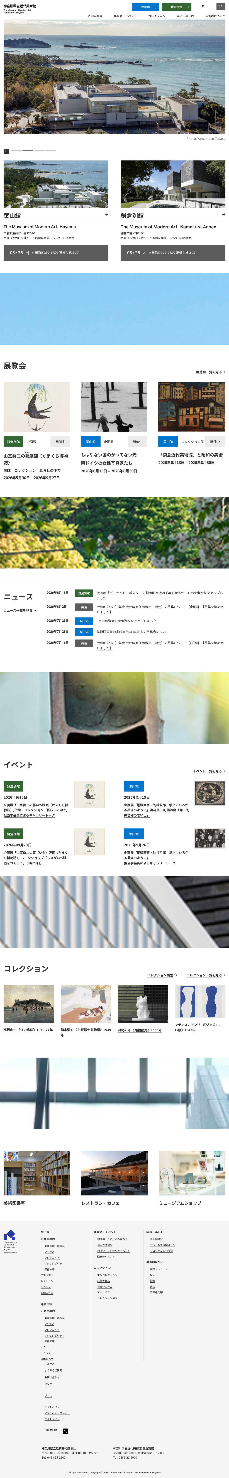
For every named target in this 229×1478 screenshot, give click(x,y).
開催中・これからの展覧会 (112, 1239)
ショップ (46, 1286)
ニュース (49, 1363)
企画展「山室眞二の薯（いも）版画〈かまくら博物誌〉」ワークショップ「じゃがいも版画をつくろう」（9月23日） (36, 857)
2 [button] (28, 150)
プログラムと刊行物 (161, 1250)
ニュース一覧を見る (18, 610)
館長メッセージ (159, 1269)
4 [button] (51, 150)
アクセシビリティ (54, 1263)
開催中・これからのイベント (113, 1250)
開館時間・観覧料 (55, 1246)
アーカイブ (103, 1292)
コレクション (102, 1268)
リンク (48, 1384)
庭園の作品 (47, 1292)
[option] (114, 83)
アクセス (49, 1252)
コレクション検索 (160, 975)
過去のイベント (106, 1256)
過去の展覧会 (104, 1245)
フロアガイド (52, 1257)
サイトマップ (52, 1418)
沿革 (152, 1280)
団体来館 (50, 1269)
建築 (152, 1286)
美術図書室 (47, 1275)
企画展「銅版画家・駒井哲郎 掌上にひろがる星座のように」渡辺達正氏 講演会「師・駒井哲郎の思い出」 (156, 810)
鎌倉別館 (176, 7)
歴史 (152, 1275)
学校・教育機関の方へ (162, 1245)
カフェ (44, 1347)
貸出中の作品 (104, 1286)
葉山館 (145, 7)
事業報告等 (156, 1292)
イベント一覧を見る (207, 771)
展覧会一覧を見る (209, 372)
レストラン (47, 1281)
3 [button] (39, 150)
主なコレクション (107, 1275)
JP (202, 6)
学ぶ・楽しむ (155, 1232)
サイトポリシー (53, 1407)
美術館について (156, 1262)
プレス (48, 1395)
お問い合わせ (52, 1377)
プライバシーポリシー (57, 1413)
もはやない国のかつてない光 (109, 454)
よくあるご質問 (53, 1370)
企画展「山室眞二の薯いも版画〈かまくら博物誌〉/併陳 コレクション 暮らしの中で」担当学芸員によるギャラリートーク (36, 810)
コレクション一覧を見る (204, 975)
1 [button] (16, 150)
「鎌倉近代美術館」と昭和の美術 (190, 454)
